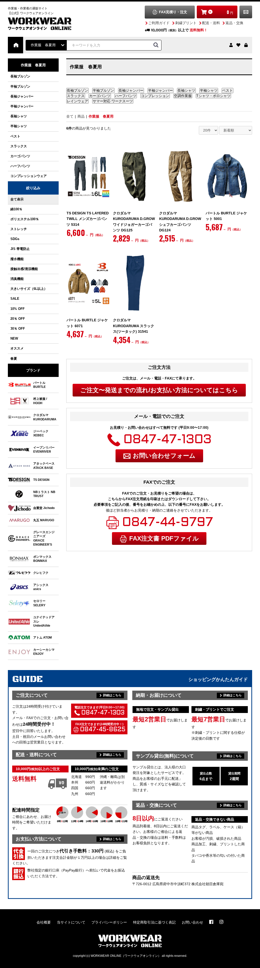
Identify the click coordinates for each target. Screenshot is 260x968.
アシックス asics (40, 587)
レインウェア (77, 101)
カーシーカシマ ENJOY (44, 651)
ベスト (15, 136)
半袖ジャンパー (22, 106)
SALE (14, 298)
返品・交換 (234, 23)
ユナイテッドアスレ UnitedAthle (44, 621)
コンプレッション (155, 96)
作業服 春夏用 (101, 116)
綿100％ (16, 209)
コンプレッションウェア (28, 176)
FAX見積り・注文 (173, 12)
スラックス (18, 146)
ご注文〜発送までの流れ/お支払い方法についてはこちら (159, 390)
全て (69, 116)
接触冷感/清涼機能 (24, 269)
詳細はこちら (112, 695)
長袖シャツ (18, 116)
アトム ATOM (42, 637)
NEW (14, 338)
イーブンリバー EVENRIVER (44, 449)
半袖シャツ (18, 126)
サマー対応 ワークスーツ (113, 101)
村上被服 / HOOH (40, 400)
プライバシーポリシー (109, 922)
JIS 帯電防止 (20, 249)
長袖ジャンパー (22, 96)
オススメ (17, 348)
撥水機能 (17, 259)
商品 (81, 116)
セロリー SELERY (39, 603)
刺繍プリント (186, 23)
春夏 (13, 358)
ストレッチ (18, 229)
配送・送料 (211, 23)
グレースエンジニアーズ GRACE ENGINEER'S (44, 538)
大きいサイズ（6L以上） (28, 289)
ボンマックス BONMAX (42, 558)
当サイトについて (71, 922)
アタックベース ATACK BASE (44, 465)
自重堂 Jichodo (44, 508)
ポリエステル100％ (24, 219)
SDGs (14, 239)
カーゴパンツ (20, 156)
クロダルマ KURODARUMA (44, 417)
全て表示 (17, 199)
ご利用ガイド (159, 23)
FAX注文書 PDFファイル (164, 538)
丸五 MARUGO (43, 520)
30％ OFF (17, 328)
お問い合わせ (245, 12)
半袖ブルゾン (20, 86)
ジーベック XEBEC (40, 433)
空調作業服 (183, 96)
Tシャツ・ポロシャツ (213, 96)
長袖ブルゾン (20, 76)
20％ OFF (17, 319)
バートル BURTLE (39, 384)
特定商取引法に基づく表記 (154, 922)
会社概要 (44, 922)
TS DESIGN (41, 479)
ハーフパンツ (20, 166)
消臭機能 (17, 279)
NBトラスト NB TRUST (44, 494)
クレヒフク (40, 572)
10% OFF (17, 309)
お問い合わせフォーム (164, 455)
